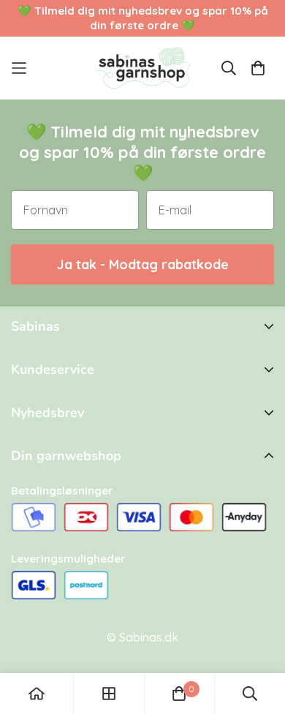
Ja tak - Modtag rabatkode (143, 264)
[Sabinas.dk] (143, 68)
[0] (179, 693)
